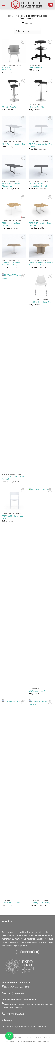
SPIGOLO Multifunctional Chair (12, 517)
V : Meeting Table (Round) (39, 903)
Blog (20, 1038)
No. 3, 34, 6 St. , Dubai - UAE (17, 987)
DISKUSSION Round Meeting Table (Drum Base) (14, 263)
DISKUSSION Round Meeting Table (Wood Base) (41, 263)
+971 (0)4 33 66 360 (14, 993)
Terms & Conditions (43, 1038)
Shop (20, 16)
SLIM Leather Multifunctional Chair (11, 68)
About (5, 1038)
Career (13, 1038)
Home (11, 16)
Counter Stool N (35, 68)
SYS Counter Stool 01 (37, 691)
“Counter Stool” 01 (9, 107)
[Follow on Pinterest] (32, 952)
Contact (29, 1038)
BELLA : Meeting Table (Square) (11, 224)
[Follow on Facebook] (18, 952)
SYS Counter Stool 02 (11, 903)
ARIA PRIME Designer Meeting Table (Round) (38, 185)
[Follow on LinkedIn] (37, 952)
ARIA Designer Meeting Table (14, 144)
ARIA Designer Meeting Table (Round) (41, 145)
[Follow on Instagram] (22, 952)
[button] (3, 4)
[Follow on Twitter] (27, 952)
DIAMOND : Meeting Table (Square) (40, 224)
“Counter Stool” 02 (36, 107)
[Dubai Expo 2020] (19, 966)
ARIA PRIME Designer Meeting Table (11, 185)
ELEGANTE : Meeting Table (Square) (13, 478)
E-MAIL (8, 1020)
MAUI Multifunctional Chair (40, 302)
